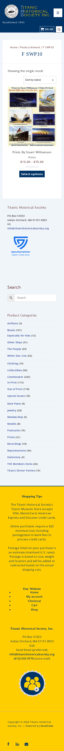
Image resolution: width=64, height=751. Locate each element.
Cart (34, 605)
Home (13, 47)
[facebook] (8, 744)
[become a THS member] (32, 701)
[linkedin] (17, 744)
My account (34, 596)
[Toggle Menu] (58, 12)
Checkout (34, 601)
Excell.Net (47, 725)
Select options (32, 174)
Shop (34, 609)
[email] (26, 744)
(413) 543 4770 (24, 658)
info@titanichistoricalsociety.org (28, 228)
